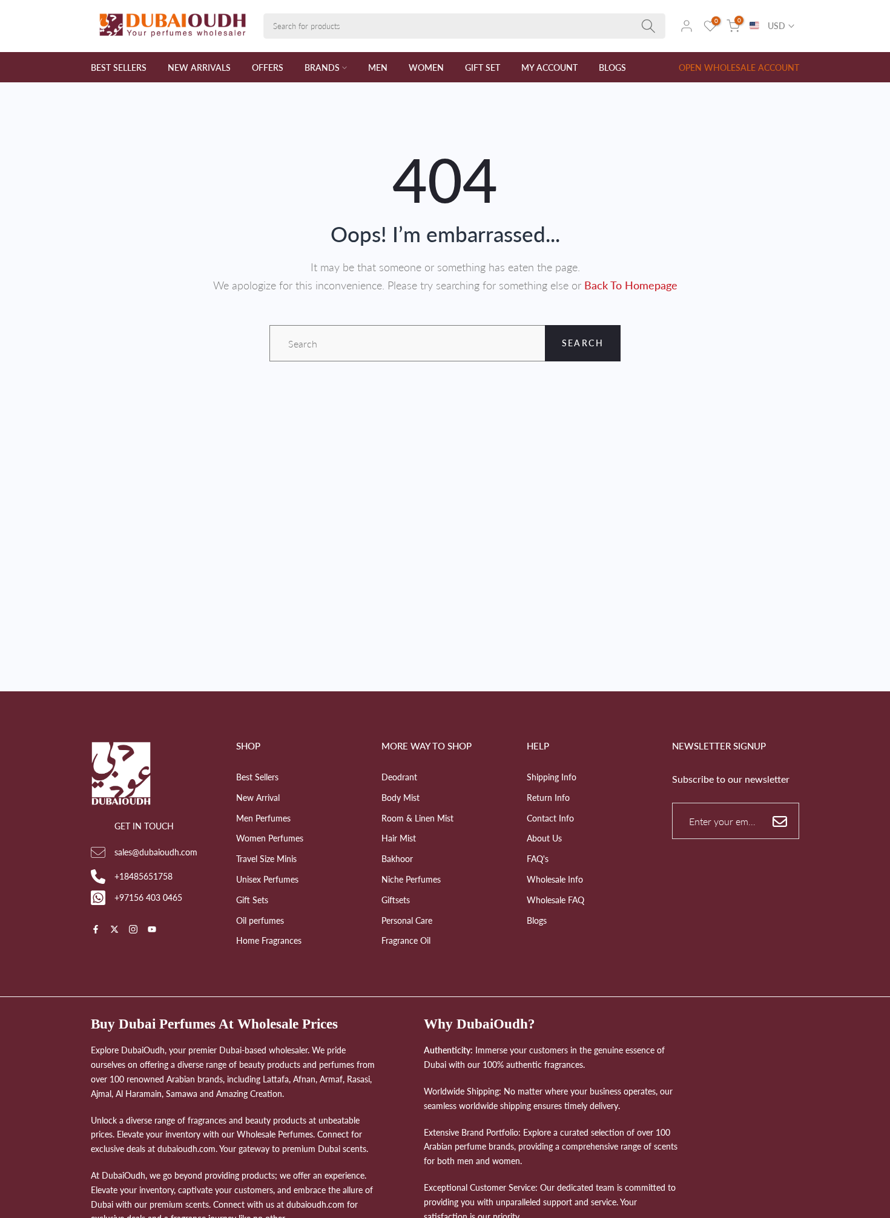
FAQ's (538, 859)
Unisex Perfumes (267, 879)
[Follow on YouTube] (152, 930)
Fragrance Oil (405, 940)
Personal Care (406, 920)
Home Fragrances (269, 940)
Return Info (548, 797)
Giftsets (395, 900)
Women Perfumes (269, 838)
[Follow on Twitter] (114, 930)
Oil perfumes (260, 920)
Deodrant (399, 777)
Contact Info (550, 818)
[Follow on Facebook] (96, 930)
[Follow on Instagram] (133, 930)
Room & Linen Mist (417, 818)
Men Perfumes (263, 818)
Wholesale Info (555, 879)
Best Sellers (257, 777)
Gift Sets (252, 900)
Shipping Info (551, 777)
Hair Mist (398, 838)
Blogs (537, 920)
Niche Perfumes (411, 879)
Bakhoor (397, 859)
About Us (544, 838)
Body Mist (400, 797)
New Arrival (258, 797)
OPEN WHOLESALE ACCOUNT (739, 67)
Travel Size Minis (266, 859)
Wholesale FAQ (555, 900)
